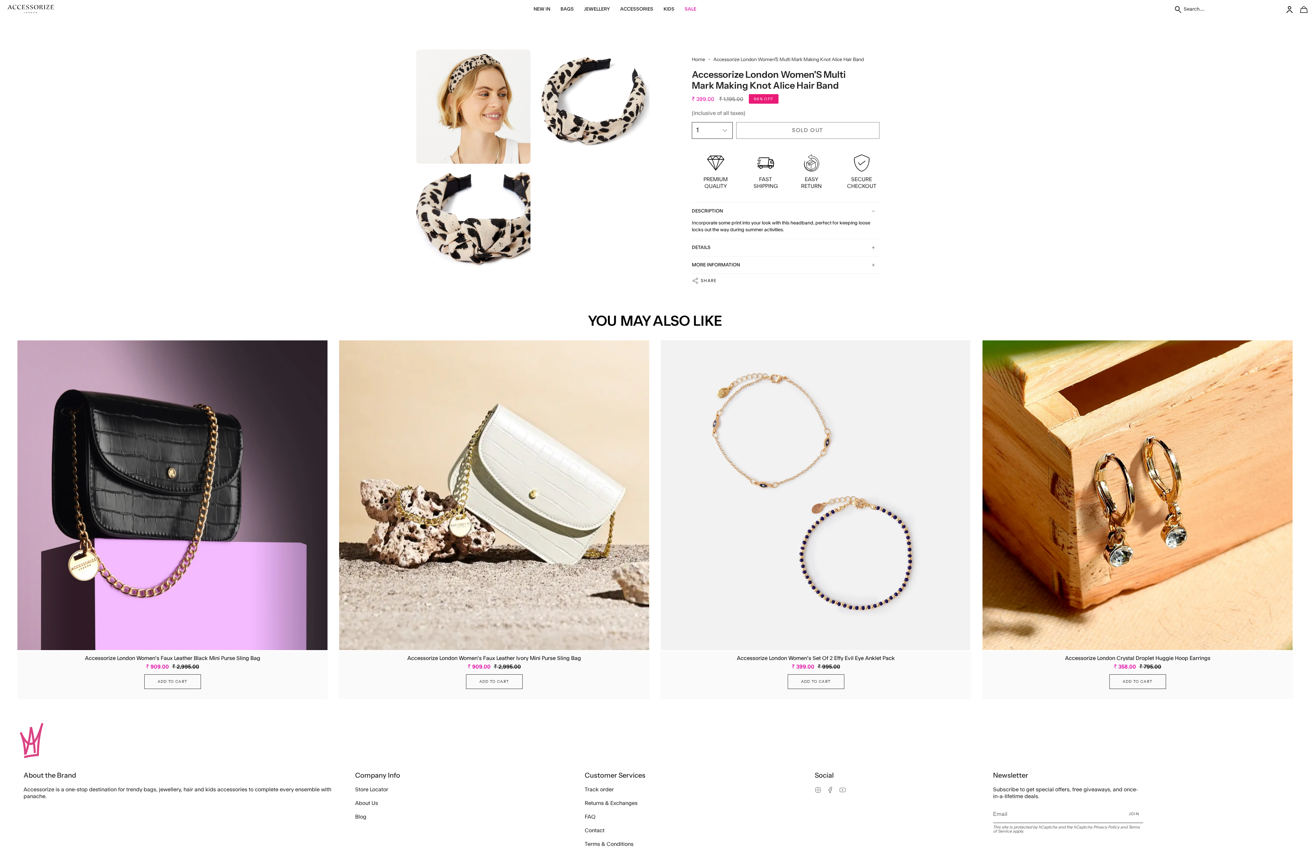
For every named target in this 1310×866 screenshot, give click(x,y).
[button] (541, 9)
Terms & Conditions (609, 844)
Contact (595, 830)
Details (701, 247)
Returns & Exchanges (611, 803)
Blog (360, 817)
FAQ (590, 817)
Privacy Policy (1106, 827)
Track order (599, 789)
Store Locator (371, 789)
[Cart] (1300, 9)
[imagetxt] (31, 9)
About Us (366, 803)
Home (698, 59)
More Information (716, 265)
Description (707, 211)
